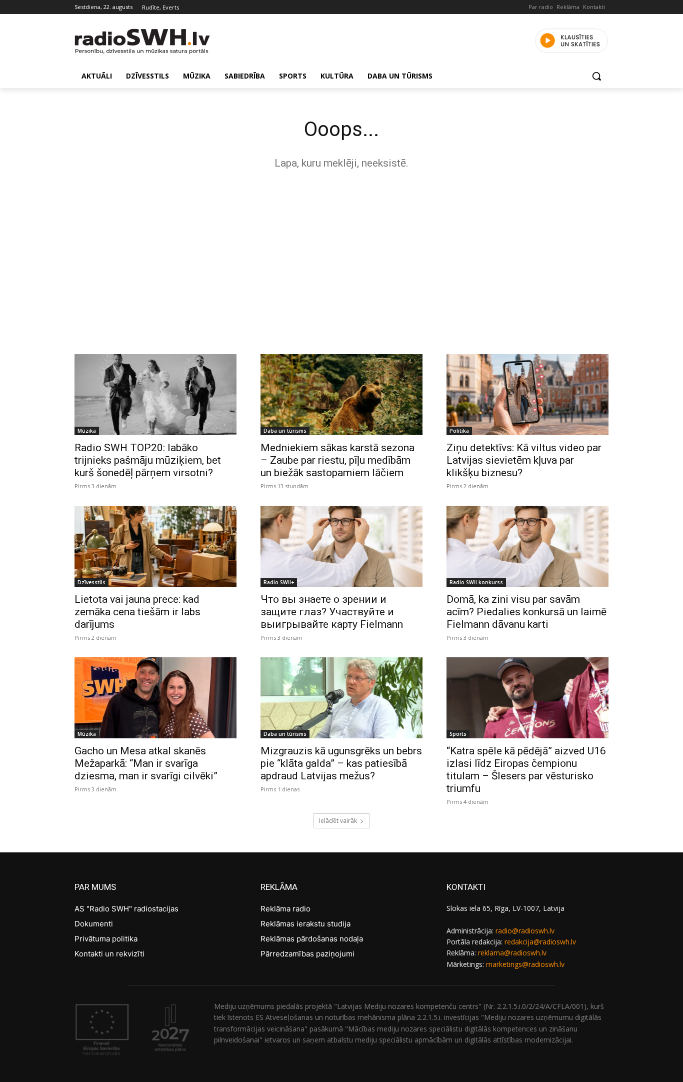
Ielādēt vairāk (338, 820)
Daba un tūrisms (285, 430)
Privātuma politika (106, 938)
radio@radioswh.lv (525, 930)
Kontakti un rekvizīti (109, 953)
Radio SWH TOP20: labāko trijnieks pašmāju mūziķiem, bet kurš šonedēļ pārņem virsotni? (147, 460)
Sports (458, 733)
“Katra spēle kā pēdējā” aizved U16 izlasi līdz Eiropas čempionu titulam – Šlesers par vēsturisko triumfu (526, 769)
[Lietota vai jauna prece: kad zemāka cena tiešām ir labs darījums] (155, 546)
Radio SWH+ (279, 582)
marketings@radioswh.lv (525, 964)
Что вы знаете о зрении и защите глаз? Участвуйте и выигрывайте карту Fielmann (331, 611)
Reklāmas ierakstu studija (305, 923)
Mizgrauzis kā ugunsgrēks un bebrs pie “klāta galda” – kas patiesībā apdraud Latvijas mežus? (341, 763)
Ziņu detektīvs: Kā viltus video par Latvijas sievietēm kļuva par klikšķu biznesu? (524, 460)
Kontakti (594, 7)
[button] (596, 76)
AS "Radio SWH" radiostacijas (126, 908)
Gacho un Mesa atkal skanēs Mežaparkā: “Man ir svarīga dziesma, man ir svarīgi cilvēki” (146, 763)
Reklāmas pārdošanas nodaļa (311, 938)
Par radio (540, 7)
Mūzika (87, 430)
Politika (459, 430)
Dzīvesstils (92, 582)
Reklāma (568, 7)
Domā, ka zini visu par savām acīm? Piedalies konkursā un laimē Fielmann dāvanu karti (526, 611)
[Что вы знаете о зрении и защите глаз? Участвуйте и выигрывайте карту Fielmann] (341, 546)
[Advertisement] (341, 259)
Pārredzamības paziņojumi (307, 953)
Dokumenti (93, 923)
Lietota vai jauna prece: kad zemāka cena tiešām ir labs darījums (137, 611)
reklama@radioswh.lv (512, 952)
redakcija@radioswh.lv (540, 941)
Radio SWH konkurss (476, 582)
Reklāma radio (285, 908)
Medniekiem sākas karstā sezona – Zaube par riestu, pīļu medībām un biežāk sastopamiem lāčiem (337, 460)
